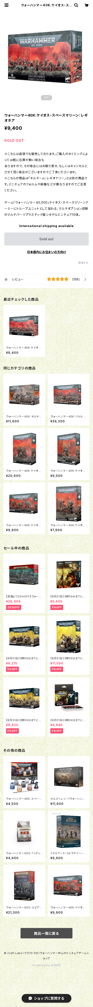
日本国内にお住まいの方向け (46, 252)
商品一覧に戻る (46, 933)
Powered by (42, 965)
